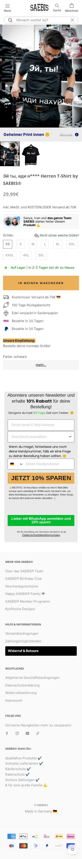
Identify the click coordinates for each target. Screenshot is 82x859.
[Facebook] (7, 733)
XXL (72, 244)
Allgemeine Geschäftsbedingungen (32, 677)
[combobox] (39, 437)
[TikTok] (37, 733)
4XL (26, 255)
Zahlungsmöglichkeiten (23, 641)
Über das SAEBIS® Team (24, 571)
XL (58, 244)
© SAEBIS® (41, 805)
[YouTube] (27, 733)
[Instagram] (17, 733)
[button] (57, 235)
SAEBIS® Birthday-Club (23, 578)
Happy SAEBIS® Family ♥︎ (25, 594)
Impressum (14, 700)
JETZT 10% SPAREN (41, 478)
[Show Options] (70, 437)
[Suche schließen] (72, 20)
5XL (41, 255)
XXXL (9, 255)
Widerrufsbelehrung (21, 693)
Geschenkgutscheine (21, 586)
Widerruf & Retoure (23, 651)
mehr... (41, 365)
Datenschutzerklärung (22, 685)
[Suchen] (9, 20)
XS (7, 244)
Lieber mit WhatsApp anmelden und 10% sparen (41, 520)
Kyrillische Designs (20, 609)
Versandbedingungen (21, 633)
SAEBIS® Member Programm (27, 601)
